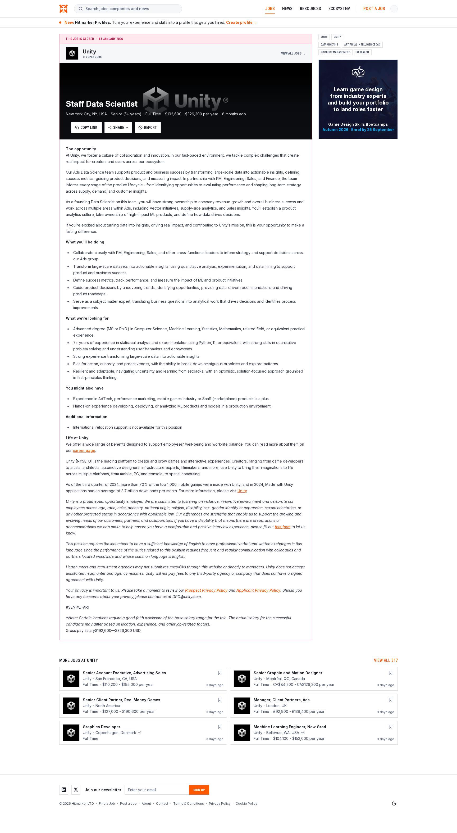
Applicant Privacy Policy (258, 590)
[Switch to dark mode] (394, 803)
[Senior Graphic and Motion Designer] (313, 678)
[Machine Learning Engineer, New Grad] (313, 732)
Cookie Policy (246, 803)
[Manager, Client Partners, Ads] (313, 705)
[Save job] (219, 673)
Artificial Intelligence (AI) (362, 44)
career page (84, 450)
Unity (242, 490)
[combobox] (131, 8)
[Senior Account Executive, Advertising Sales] (143, 678)
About (146, 803)
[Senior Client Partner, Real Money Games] (143, 705)
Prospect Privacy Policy (206, 590)
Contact (162, 803)
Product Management (335, 52)
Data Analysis (329, 44)
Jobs (270, 8)
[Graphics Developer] (143, 732)
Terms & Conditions (188, 803)
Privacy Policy (220, 803)
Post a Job (374, 8)
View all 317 (386, 660)
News (287, 8)
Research (363, 52)
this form (282, 526)
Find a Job (107, 803)
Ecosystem (339, 8)
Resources (310, 8)
